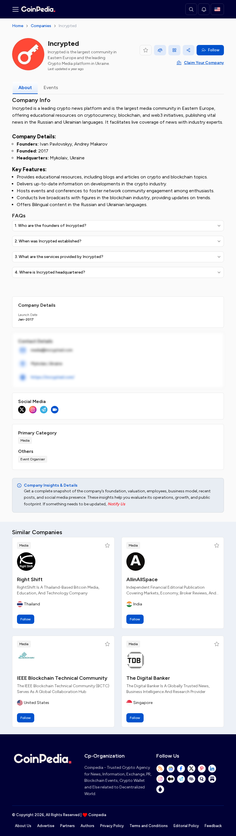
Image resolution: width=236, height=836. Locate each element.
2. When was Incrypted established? (48, 241)
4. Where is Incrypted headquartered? (50, 272)
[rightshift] (26, 561)
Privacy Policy (112, 826)
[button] (107, 545)
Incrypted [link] (68, 25)
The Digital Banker (148, 678)
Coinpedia (97, 815)
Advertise (45, 826)
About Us (23, 826)
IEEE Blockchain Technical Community (62, 678)
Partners (67, 826)
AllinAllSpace (142, 579)
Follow (213, 50)
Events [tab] (50, 87)
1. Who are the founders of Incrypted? (50, 225)
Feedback (213, 826)
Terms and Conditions (149, 826)
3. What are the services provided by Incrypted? (59, 256)
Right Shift (30, 579)
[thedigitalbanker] (135, 660)
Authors (87, 826)
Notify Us (116, 504)
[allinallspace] (135, 561)
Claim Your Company (204, 62)
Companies (41, 25)
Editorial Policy (186, 826)
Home (17, 25)
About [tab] (25, 87)
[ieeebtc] (26, 660)
